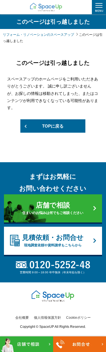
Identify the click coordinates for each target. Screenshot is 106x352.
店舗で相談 (52, 208)
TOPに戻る (53, 126)
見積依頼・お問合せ (53, 240)
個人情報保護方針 (47, 318)
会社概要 (22, 318)
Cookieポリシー (78, 318)
